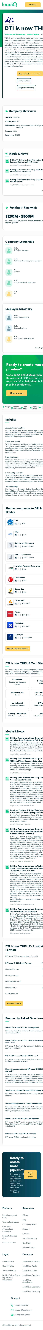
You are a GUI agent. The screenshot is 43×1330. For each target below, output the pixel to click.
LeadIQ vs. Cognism (31, 1275)
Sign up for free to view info (30, 74)
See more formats (14, 1003)
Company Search (29, 1224)
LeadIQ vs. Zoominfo (31, 1261)
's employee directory (27, 1082)
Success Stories (9, 1243)
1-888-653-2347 (21, 1305)
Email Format (24, 81)
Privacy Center (28, 1248)
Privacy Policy (8, 1261)
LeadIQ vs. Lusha (29, 1271)
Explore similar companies (17, 648)
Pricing (25, 1215)
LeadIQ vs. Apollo (29, 1266)
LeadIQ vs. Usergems (31, 1287)
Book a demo (30, 1175)
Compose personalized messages (7, 1229)
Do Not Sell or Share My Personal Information (11, 1277)
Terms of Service (9, 1271)
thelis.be (38, 1046)
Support (25, 1229)
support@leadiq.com (23, 1310)
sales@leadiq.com (22, 1315)
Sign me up (16, 393)
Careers (25, 1234)
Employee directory (26, 88)
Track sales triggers (10, 1222)
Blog (24, 1220)
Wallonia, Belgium (33, 34)
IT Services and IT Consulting (15, 34)
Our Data (26, 1243)
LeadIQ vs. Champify (31, 1291)
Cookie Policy (8, 1266)
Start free (33, 5)
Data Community (29, 1238)
